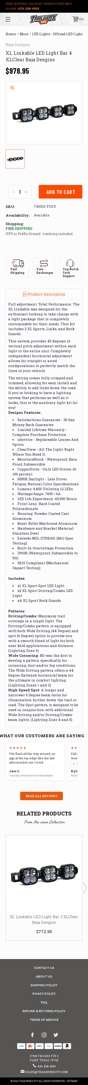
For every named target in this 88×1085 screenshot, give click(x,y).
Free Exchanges (45, 270)
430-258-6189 (28, 8)
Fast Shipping (17, 270)
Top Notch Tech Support (71, 272)
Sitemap (72, 1081)
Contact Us (44, 968)
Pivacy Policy (44, 993)
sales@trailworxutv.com (46, 1072)
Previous (3, 888)
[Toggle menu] (13, 19)
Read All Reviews (41, 796)
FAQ (44, 1002)
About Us (44, 976)
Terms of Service (44, 1020)
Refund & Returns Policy (44, 1011)
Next (84, 888)
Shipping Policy (44, 985)
